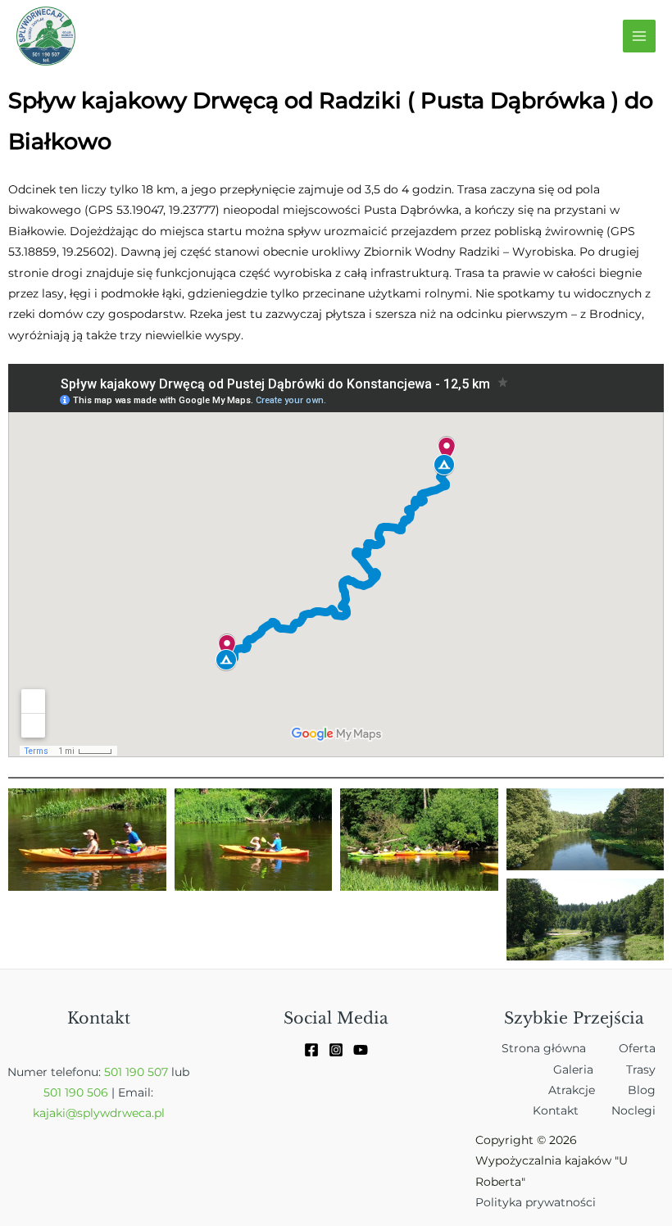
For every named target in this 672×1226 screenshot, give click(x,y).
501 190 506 (75, 1112)
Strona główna (544, 1068)
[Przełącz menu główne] (639, 36)
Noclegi (633, 1130)
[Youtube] (360, 1070)
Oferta (637, 1068)
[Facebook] (311, 1070)
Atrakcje (571, 1110)
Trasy (641, 1090)
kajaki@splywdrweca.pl (99, 1133)
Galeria (573, 1090)
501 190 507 (136, 1092)
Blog (642, 1110)
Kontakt (556, 1130)
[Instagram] (336, 1070)
